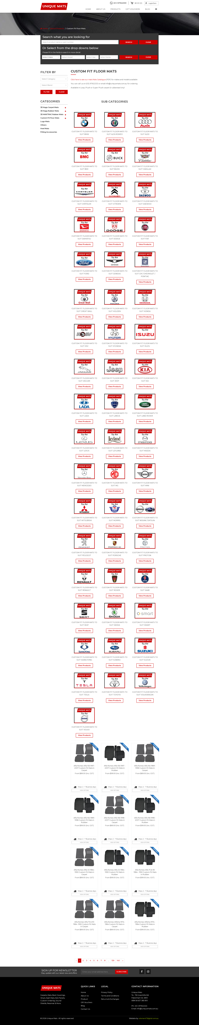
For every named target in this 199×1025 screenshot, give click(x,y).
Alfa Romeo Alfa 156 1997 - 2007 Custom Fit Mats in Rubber (114, 768)
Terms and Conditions (110, 996)
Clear (148, 57)
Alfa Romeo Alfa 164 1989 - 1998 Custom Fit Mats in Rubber (84, 820)
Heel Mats (44, 129)
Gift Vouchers (133, 9)
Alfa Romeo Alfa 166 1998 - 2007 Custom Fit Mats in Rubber (145, 820)
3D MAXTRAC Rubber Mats (51, 114)
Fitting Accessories (48, 132)
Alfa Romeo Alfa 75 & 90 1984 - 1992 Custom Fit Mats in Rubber (145, 872)
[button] (65, 108)
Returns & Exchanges (110, 999)
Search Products (57, 29)
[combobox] (51, 57)
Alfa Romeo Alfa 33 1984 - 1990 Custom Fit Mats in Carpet (84, 872)
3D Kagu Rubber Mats (49, 111)
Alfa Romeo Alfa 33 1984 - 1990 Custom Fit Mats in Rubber (114, 872)
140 (118, 961)
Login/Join (152, 3)
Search (128, 42)
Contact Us (85, 1009)
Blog (147, 9)
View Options (84, 790)
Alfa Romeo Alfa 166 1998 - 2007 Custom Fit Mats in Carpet (114, 820)
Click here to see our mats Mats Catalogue (88, 80)
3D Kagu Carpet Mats (49, 107)
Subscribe (121, 972)
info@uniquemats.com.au (147, 1009)
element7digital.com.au (149, 1018)
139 (113, 961)
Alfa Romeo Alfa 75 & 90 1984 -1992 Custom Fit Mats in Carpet (84, 924)
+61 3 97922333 (141, 1006)
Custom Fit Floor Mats (49, 118)
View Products (84, 140)
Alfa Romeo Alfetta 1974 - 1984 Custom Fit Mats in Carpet (114, 924)
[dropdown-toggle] (156, 9)
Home (88, 9)
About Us (100, 9)
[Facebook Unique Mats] (141, 971)
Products (115, 9)
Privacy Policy (106, 992)
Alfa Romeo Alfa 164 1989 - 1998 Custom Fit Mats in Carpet (145, 768)
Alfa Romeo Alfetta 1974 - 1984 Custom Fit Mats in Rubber (145, 924)
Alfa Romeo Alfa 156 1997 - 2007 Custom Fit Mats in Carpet (84, 768)
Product (84, 999)
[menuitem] (137, 3)
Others (43, 125)
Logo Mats (45, 121)
